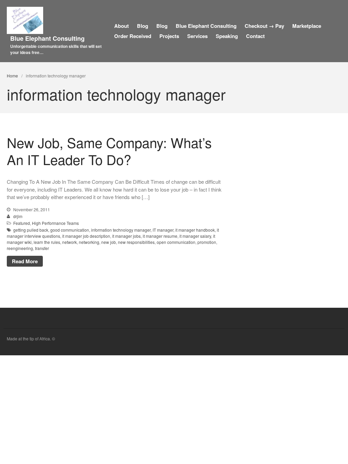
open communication (176, 242)
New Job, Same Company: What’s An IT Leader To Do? (109, 150)
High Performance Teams (55, 223)
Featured (21, 223)
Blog (142, 26)
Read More (25, 261)
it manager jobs (126, 236)
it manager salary (195, 236)
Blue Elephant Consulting (47, 38)
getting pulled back (30, 230)
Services (197, 36)
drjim (17, 216)
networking (89, 242)
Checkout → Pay (264, 26)
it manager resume (160, 236)
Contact (255, 36)
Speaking (227, 36)
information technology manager (121, 230)
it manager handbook (195, 230)
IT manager (163, 230)
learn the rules (47, 242)
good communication (69, 230)
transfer (42, 248)
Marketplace (306, 26)
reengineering (20, 248)
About (121, 26)
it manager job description (86, 236)
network (69, 242)
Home (12, 75)
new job (108, 242)
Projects (169, 36)
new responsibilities (136, 242)
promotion (206, 242)
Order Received (132, 36)
